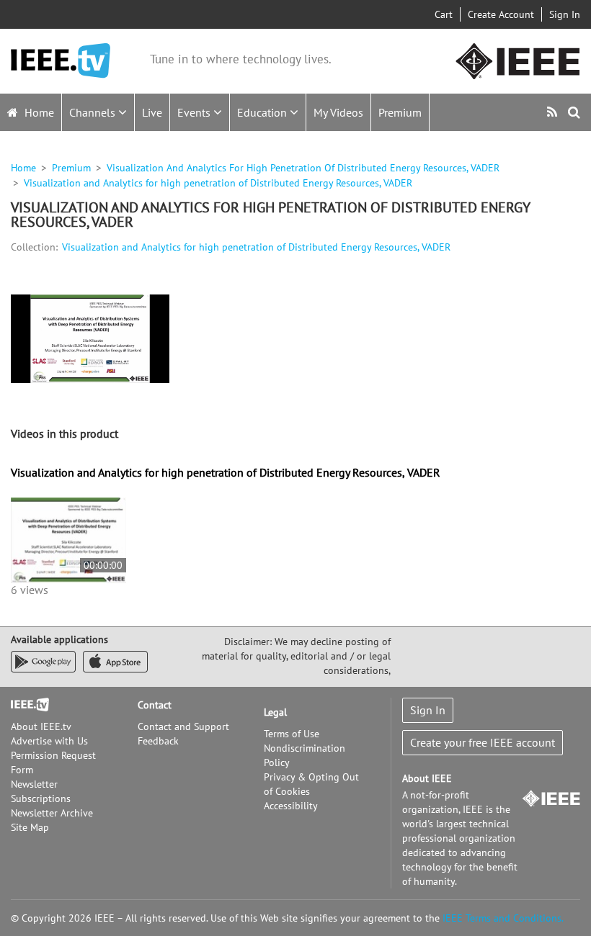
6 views (29, 589)
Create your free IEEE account (482, 742)
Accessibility (291, 805)
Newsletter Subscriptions (41, 791)
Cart (444, 14)
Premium (400, 112)
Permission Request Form (53, 762)
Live (152, 112)
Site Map (30, 827)
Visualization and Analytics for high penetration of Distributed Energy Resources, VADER (256, 246)
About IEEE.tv (41, 726)
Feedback (158, 740)
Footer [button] (25, 704)
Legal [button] (275, 712)
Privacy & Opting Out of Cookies (311, 784)
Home (38, 112)
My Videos (338, 112)
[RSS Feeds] (554, 112)
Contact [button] (155, 704)
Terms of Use (291, 733)
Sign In (564, 14)
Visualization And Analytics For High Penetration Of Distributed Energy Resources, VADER (303, 167)
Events (195, 112)
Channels (93, 112)
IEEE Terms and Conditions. (503, 918)
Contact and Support (183, 726)
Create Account (501, 14)
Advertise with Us (49, 740)
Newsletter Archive (52, 812)
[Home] (60, 60)
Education (263, 112)
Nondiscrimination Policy (304, 755)
